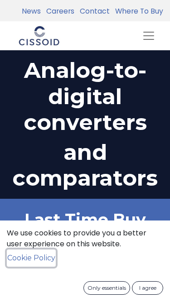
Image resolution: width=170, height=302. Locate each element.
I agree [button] (147, 287)
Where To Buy (137, 11)
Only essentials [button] (106, 287)
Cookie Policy (31, 258)
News (31, 11)
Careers (58, 11)
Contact (93, 11)
